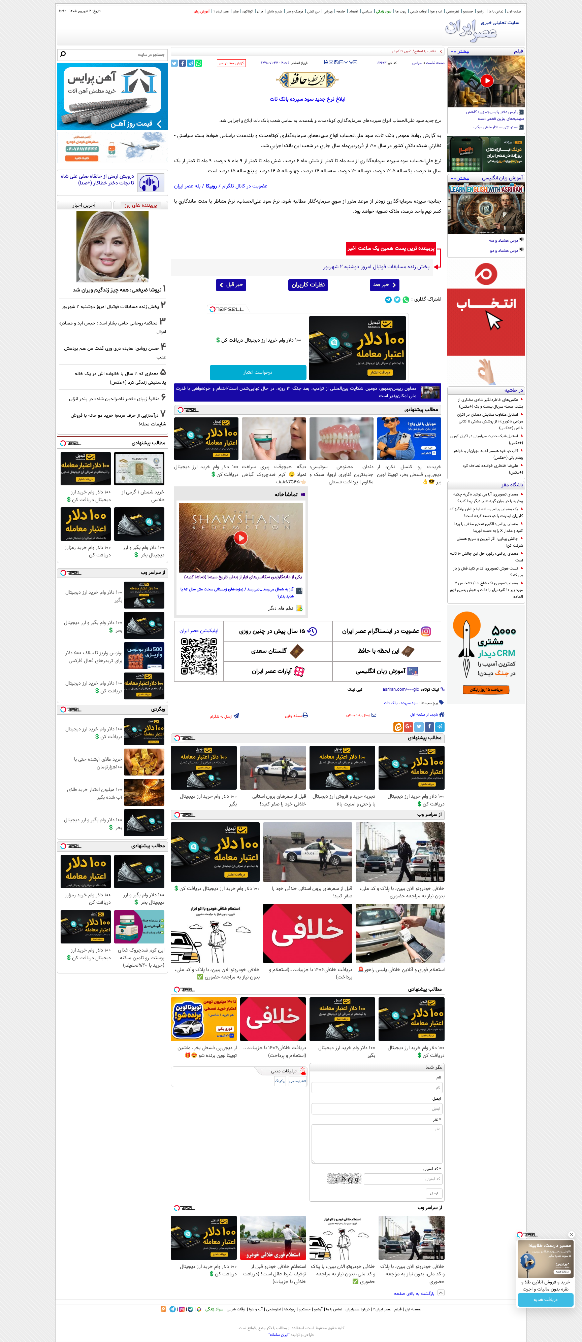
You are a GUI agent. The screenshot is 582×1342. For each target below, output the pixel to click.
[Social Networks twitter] (397, 299)
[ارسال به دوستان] (331, 62)
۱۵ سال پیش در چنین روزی (272, 631)
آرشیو (481, 11)
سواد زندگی (383, 11)
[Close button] (571, 1234)
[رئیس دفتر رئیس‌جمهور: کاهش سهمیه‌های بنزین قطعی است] (486, 81)
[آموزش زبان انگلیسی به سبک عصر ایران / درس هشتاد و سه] (486, 208)
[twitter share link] (174, 63)
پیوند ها (400, 11)
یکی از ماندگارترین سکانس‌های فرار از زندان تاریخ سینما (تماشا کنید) (243, 577)
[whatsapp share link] (198, 63)
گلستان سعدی (269, 651)
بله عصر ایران (187, 186)
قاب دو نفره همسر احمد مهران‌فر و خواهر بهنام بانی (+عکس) (488, 454)
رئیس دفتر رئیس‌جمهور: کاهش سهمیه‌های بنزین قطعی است (495, 115)
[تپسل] (212, 309)
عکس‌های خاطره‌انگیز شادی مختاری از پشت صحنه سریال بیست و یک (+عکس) (490, 403)
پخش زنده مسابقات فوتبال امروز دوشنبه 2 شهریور (110, 307)
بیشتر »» (460, 51)
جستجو (468, 11)
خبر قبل (234, 285)
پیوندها (289, 1309)
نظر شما (434, 1067)
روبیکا (211, 186)
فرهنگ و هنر (294, 11)
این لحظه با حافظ (378, 651)
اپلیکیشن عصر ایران (199, 631)
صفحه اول (514, 11)
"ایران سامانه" (279, 1335)
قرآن (260, 11)
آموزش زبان (201, 11)
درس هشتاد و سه (504, 241)
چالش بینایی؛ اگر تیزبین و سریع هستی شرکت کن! (490, 542)
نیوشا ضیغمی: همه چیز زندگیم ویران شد (117, 290)
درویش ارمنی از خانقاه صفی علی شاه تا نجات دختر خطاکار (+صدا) (97, 179)
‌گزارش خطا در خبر (231, 63)
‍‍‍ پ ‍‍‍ (349, 62)
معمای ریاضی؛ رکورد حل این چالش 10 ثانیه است (486, 557)
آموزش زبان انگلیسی (381, 671)
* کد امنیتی (432, 1169)
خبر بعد (381, 285)
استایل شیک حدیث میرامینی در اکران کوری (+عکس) (486, 439)
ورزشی (328, 11)
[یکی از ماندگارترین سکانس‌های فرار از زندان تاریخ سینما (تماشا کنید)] (241, 538)
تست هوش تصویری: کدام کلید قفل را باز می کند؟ (488, 571)
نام (439, 1077)
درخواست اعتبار (258, 372)
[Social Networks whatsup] (406, 299)
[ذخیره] (336, 63)
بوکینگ (280, 1081)
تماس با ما (496, 11)
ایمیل (436, 1099)
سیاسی (367, 11)
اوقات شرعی (418, 11)
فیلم (235, 11)
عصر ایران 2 (221, 11)
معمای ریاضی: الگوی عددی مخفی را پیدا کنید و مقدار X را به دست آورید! (488, 527)
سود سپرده (409, 703)
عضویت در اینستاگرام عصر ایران (380, 631)
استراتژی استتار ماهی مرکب (496, 128)
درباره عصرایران (358, 1309)
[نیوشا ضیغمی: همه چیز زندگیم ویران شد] (112, 246)
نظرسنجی (452, 11)
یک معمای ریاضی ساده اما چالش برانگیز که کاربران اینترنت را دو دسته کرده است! (486, 512)
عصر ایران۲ (382, 1309)
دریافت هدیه (546, 1300)
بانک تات (390, 703)
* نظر (437, 1120)
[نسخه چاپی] (326, 62)
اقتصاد (353, 11)
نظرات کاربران (308, 285)
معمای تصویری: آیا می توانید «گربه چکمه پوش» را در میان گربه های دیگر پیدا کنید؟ (488, 497)
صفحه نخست (435, 63)
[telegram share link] (190, 63)
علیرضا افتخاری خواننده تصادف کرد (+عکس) (493, 469)
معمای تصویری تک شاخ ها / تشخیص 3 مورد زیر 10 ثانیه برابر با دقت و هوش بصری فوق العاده (486, 590)
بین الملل (313, 11)
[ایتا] (398, 727)
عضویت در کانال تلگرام (244, 186)
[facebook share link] (182, 63)
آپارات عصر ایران (272, 671)
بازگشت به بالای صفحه (415, 1294)
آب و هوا (436, 11)
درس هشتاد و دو (504, 251)
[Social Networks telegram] (388, 299)
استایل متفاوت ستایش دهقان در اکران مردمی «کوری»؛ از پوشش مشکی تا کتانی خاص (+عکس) (490, 421)
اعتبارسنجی (297, 1081)
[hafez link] (308, 80)
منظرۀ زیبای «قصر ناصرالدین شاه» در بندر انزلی (114, 399)
